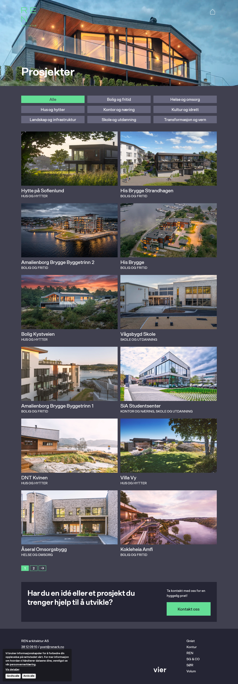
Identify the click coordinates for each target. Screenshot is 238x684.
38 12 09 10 (29, 647)
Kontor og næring (119, 109)
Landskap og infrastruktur (53, 119)
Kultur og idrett (185, 109)
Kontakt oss (189, 608)
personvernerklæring (23, 664)
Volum (191, 671)
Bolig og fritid (119, 99)
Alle (52, 99)
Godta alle (13, 676)
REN (189, 653)
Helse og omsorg (185, 99)
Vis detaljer (12, 669)
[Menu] (212, 12)
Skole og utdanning (119, 119)
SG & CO (193, 659)
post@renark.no (52, 647)
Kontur (191, 647)
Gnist (190, 641)
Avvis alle (28, 676)
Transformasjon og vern (185, 119)
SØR (189, 665)
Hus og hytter (53, 109)
